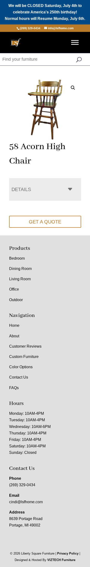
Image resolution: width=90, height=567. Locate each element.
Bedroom (17, 258)
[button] (73, 87)
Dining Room (20, 269)
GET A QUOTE (45, 221)
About (14, 336)
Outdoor (16, 300)
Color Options (21, 367)
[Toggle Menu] (75, 42)
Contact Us (18, 377)
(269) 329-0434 (22, 485)
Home (14, 325)
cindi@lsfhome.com (26, 502)
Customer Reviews (25, 346)
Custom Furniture (24, 357)
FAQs (14, 388)
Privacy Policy (67, 553)
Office (14, 289)
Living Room (20, 279)
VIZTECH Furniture (61, 560)
